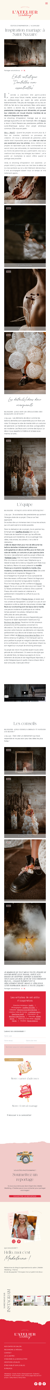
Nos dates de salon (12, 1346)
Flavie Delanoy (32, 1021)
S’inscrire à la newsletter (15, 1359)
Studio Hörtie (16, 1374)
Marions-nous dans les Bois (28, 635)
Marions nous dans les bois (27, 1010)
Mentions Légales (12, 1362)
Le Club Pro (9, 1356)
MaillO (43, 121)
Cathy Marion (13, 1377)
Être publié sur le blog (14, 1365)
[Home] (25, 12)
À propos (8, 1368)
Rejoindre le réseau (13, 1350)
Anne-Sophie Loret (18, 1375)
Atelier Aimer (27, 599)
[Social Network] (22, 70)
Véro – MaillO (9, 133)
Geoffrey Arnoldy (22, 977)
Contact (7, 1353)
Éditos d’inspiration (19, 26)
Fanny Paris (22, 1377)
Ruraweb (36, 1374)
